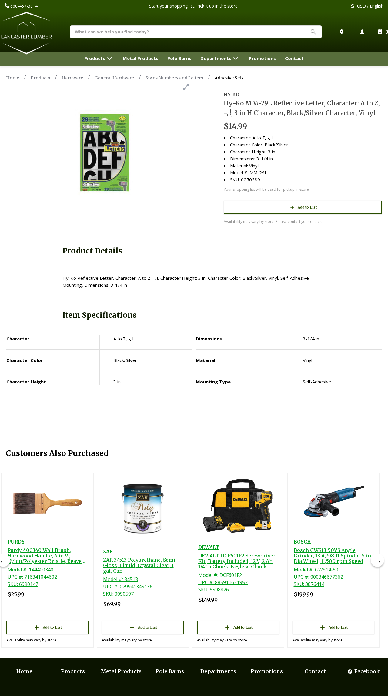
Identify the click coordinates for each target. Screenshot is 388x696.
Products (40, 78)
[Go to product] (47, 503)
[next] (377, 560)
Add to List (307, 207)
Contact (315, 671)
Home (12, 78)
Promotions (267, 671)
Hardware (72, 78)
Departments (218, 671)
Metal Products (121, 671)
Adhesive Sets (229, 78)
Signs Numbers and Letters (174, 78)
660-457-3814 (24, 6)
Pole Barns (170, 671)
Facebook (366, 671)
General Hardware (114, 78)
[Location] (343, 31)
